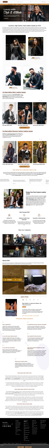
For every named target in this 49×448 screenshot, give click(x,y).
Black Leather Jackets (34, 422)
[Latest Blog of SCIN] (37, 299)
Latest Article (24, 297)
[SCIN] (5, 1)
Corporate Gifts (26, 4)
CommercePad (43, 443)
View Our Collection (24, 230)
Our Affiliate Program (17, 422)
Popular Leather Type (43, 420)
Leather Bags (32, 4)
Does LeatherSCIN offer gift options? (34, 336)
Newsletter (5, 422)
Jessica (13, 182)
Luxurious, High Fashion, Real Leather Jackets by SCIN (24, 25)
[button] (12, 423)
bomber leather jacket (37, 414)
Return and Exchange (17, 423)
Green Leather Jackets (34, 431)
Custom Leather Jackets (26, 440)
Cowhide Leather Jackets (43, 425)
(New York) (29, 183)
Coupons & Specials (17, 429)
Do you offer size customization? (8, 347)
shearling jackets (17, 378)
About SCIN (16, 420)
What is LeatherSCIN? (6, 324)
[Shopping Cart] (45, 1)
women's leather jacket (9, 393)
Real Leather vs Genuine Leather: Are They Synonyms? (31, 304)
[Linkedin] (5, 426)
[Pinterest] (10, 426)
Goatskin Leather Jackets (43, 424)
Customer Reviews (17, 434)
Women (19, 4)
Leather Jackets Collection (26, 421)
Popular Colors (34, 420)
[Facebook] (3, 426)
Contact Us (39, 4)
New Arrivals (10, 4)
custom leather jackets (18, 412)
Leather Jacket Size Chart (18, 430)
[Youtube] (8, 426)
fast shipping (39, 174)
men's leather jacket (15, 392)
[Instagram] (6, 426)
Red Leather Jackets (34, 432)
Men (15, 4)
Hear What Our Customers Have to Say (24, 170)
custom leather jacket (29, 198)
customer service (18, 175)
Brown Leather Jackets (34, 427)
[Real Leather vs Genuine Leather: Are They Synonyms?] (16, 307)
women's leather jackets (11, 134)
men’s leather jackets (16, 94)
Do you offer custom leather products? (9, 336)
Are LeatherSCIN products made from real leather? (36, 324)
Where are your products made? (21, 361)
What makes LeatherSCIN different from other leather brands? (36, 348)
